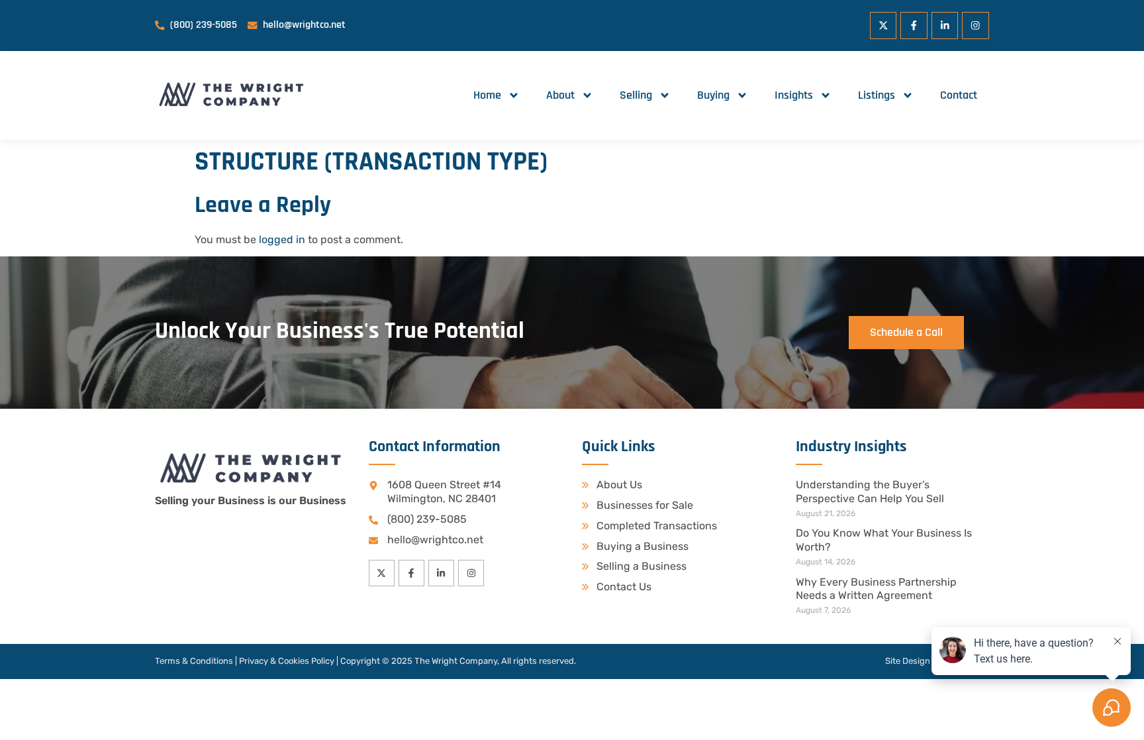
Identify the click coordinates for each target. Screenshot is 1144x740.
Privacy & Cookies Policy (286, 661)
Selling (636, 95)
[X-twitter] (883, 25)
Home (487, 95)
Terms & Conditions (194, 661)
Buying (713, 95)
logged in (282, 239)
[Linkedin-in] (945, 25)
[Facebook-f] (914, 25)
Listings (876, 95)
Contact (958, 95)
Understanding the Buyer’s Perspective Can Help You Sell (870, 491)
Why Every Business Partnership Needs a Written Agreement (876, 589)
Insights (794, 95)
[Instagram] (975, 25)
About (560, 95)
